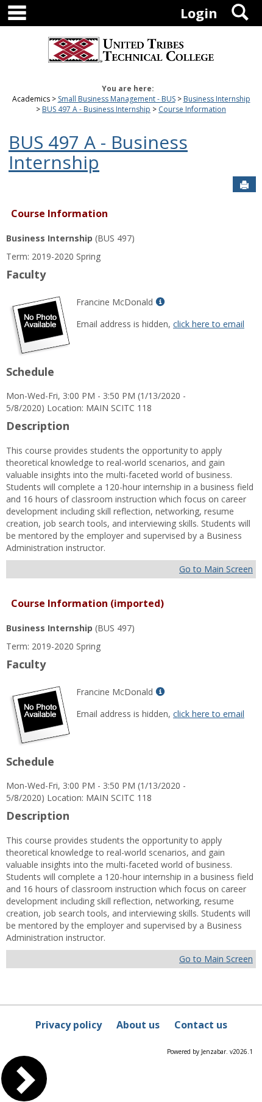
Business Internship (216, 99)
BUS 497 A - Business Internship (96, 109)
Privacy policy (68, 1024)
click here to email (208, 324)
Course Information (192, 109)
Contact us (200, 1024)
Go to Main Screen (216, 569)
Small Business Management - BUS (116, 99)
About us (138, 1024)
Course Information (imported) (87, 603)
